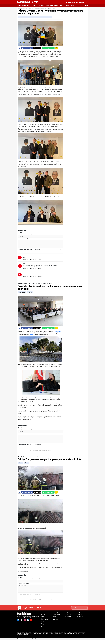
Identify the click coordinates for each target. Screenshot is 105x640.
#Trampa (30, 292)
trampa (32, 334)
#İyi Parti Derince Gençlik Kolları (44, 17)
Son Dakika (21, 8)
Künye (54, 616)
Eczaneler (79, 618)
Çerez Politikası (56, 619)
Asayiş (47, 5)
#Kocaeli (27, 17)
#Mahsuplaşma (22, 292)
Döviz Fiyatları (68, 616)
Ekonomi (24, 5)
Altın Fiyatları (68, 614)
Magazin (29, 5)
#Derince (33, 17)
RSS (19, 638)
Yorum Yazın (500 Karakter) (23, 238)
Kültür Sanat (66, 5)
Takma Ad (20, 232)
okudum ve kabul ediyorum (30, 249)
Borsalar (67, 612)
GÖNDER (61, 249)
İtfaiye (44, 563)
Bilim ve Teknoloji (40, 5)
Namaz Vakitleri (80, 614)
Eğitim (51, 5)
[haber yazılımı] (85, 638)
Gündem (19, 5)
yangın (40, 495)
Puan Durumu (80, 616)
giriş (29, 234)
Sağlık (60, 5)
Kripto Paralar (68, 618)
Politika (56, 5)
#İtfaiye (26, 462)
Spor (34, 5)
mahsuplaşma (57, 331)
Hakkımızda (55, 612)
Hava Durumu (80, 612)
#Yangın (20, 462)
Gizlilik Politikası (56, 614)
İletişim (54, 618)
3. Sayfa (72, 5)
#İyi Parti (21, 17)
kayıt (36, 234)
